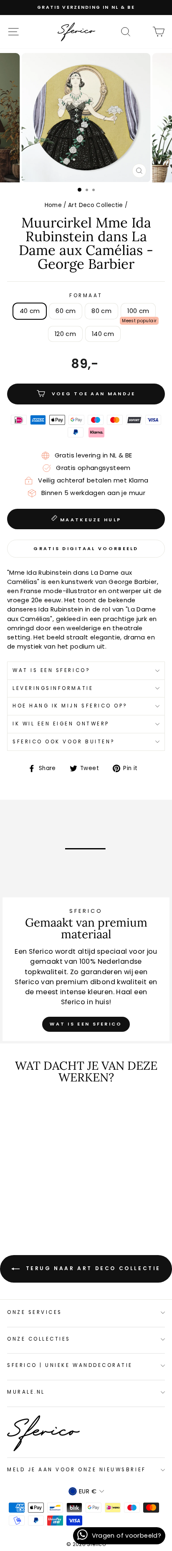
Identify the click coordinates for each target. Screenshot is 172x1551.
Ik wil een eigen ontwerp (61, 723)
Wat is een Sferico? (51, 670)
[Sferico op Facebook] (142, 31)
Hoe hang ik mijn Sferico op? (70, 705)
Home (53, 205)
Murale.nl (26, 1392)
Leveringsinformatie (53, 688)
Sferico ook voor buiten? (64, 741)
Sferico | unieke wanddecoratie (70, 1365)
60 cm (66, 311)
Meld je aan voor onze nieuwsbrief (76, 1469)
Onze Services (34, 1312)
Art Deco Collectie (95, 205)
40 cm (30, 311)
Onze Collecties (39, 1339)
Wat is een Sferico (86, 1024)
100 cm (138, 311)
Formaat (86, 295)
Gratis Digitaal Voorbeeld (86, 548)
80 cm (101, 311)
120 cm (65, 334)
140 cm (103, 334)
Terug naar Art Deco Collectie (92, 1268)
